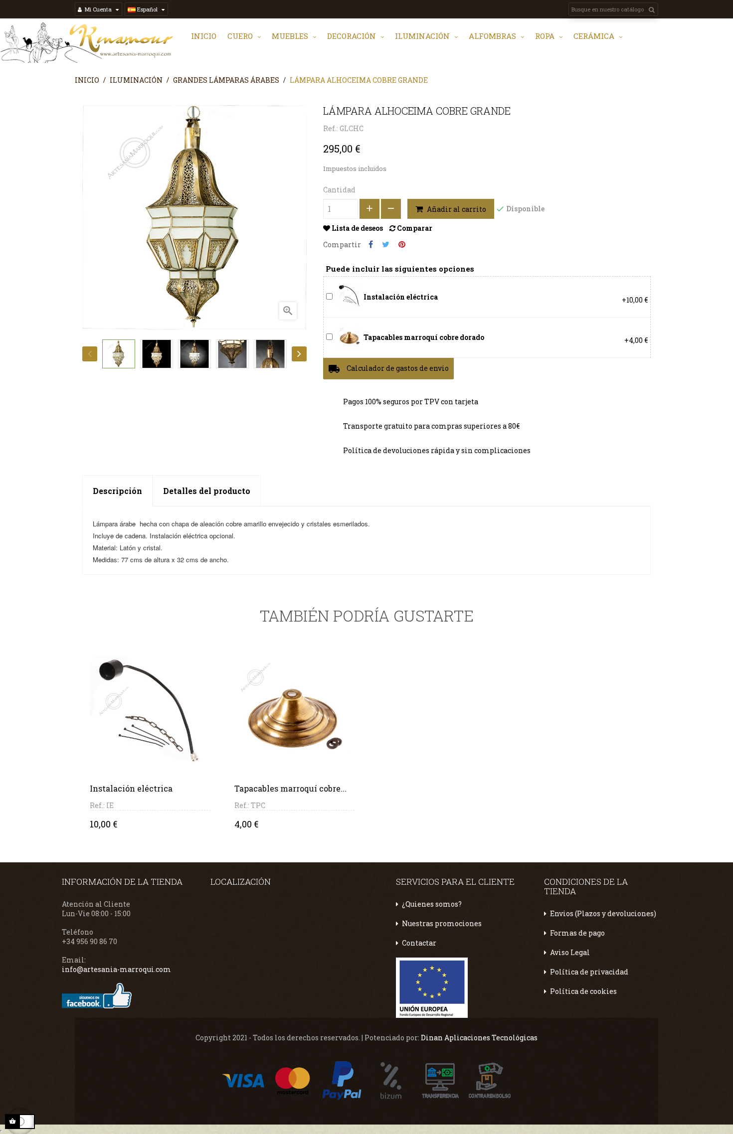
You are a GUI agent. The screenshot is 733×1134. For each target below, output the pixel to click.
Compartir (370, 244)
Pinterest (401, 244)
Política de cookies (583, 991)
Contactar (419, 943)
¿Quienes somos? (432, 904)
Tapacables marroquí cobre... (290, 788)
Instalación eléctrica (131, 788)
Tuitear (385, 244)
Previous (89, 353)
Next (299, 353)
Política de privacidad (589, 971)
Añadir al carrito (455, 209)
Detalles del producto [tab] (206, 491)
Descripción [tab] (117, 491)
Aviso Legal (570, 952)
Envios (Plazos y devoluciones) (603, 913)
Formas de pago (577, 933)
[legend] (349, 296)
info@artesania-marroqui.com (116, 969)
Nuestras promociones (442, 923)
